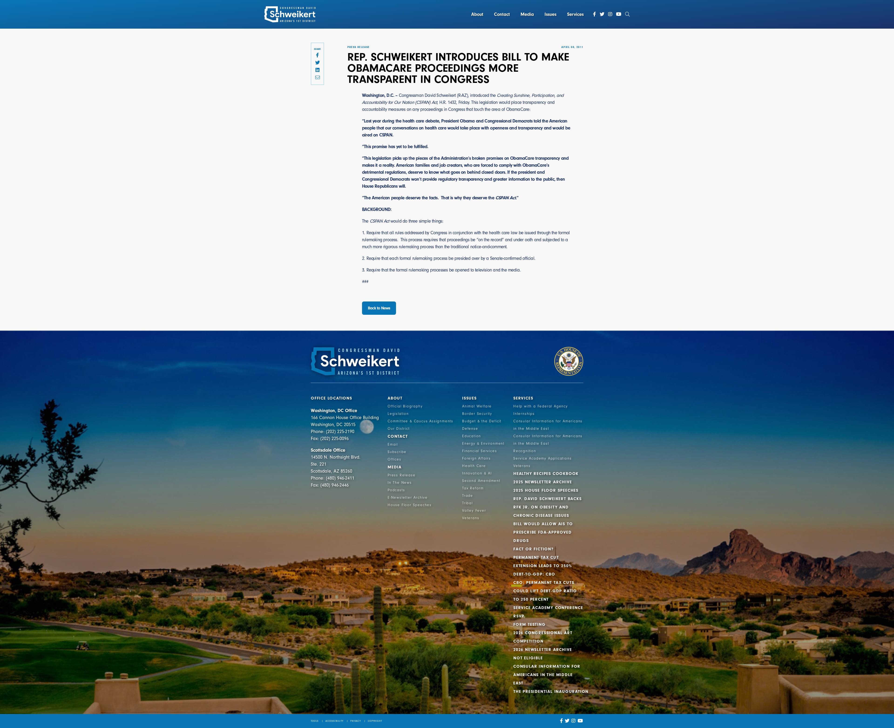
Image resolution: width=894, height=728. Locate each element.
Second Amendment (481, 481)
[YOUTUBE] (580, 721)
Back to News (379, 308)
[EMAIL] (317, 77)
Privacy (355, 721)
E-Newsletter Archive (408, 497)
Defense (470, 429)
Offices (394, 459)
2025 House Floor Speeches (546, 490)
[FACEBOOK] (317, 55)
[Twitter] (602, 14)
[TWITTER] (317, 62)
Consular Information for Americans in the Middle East (546, 675)
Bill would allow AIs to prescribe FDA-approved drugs (543, 532)
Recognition (524, 451)
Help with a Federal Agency (540, 406)
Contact (502, 14)
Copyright (375, 721)
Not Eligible (528, 658)
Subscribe (397, 452)
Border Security (477, 414)
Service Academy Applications (542, 458)
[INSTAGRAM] (573, 721)
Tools (314, 721)
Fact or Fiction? (533, 549)
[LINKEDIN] (317, 70)
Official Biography (405, 406)
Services (575, 14)
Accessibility (334, 721)
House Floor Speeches (410, 505)
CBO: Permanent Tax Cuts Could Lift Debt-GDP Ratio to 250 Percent (545, 591)
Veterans (470, 518)
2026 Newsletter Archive (542, 649)
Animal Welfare (477, 406)
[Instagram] (610, 14)
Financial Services (479, 451)
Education (471, 436)
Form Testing (529, 624)
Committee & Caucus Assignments (420, 421)
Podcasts (396, 490)
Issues (550, 14)
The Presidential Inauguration (551, 691)
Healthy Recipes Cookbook (546, 473)
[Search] (627, 14)
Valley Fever (474, 510)
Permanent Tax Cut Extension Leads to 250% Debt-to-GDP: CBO (542, 566)
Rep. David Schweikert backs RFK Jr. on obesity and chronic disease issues (547, 507)
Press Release (401, 475)
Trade (467, 496)
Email (393, 444)
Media (527, 14)
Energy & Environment (483, 443)
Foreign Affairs (476, 458)
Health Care (474, 466)
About (477, 14)
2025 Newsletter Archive (542, 482)
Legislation (398, 414)
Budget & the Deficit (481, 421)
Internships (524, 414)
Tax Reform (473, 488)
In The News (400, 483)
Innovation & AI (477, 473)
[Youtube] (618, 14)
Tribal (467, 503)
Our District (399, 429)
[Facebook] (594, 14)
